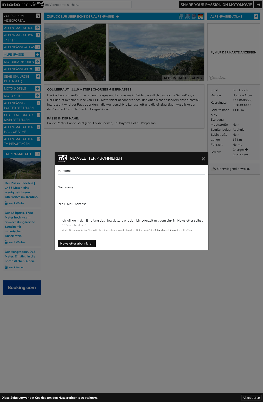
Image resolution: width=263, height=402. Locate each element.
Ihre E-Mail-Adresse (72, 204)
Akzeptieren (251, 397)
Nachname (65, 187)
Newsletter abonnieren (76, 243)
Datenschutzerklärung (165, 230)
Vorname (64, 171)
